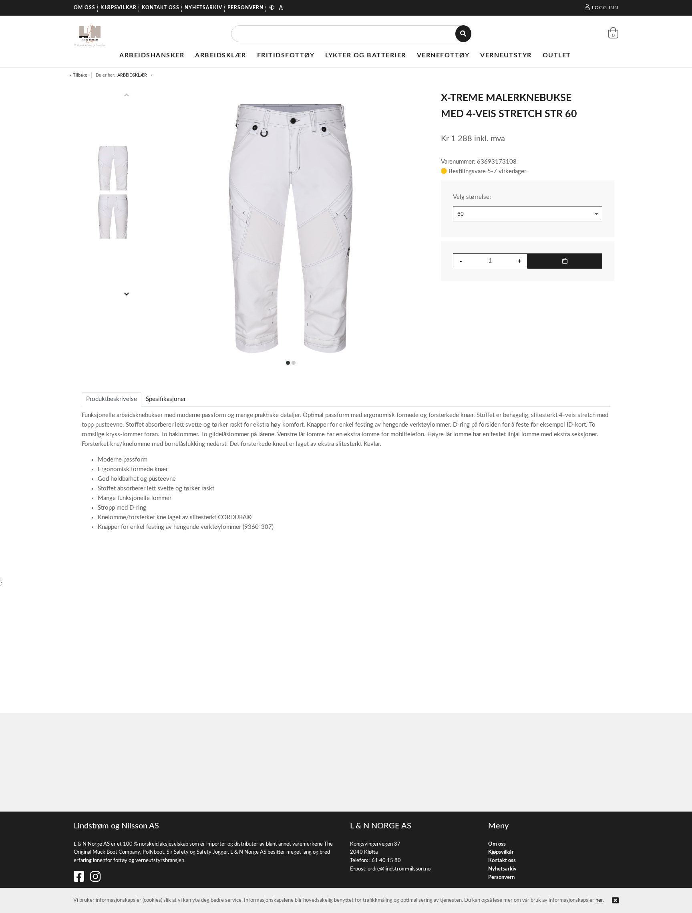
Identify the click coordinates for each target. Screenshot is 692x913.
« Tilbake (78, 75)
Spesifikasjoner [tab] (166, 399)
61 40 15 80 (386, 860)
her (599, 900)
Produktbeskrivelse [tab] (111, 399)
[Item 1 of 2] (113, 194)
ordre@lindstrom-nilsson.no (399, 869)
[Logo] (90, 34)
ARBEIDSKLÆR (132, 75)
